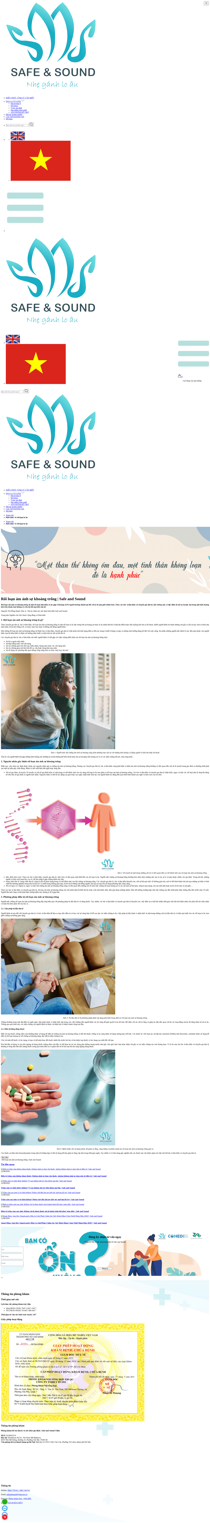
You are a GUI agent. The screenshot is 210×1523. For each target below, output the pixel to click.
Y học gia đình (16, 108)
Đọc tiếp (5, 1157)
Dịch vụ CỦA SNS (13, 101)
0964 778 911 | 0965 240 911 (19, 1490)
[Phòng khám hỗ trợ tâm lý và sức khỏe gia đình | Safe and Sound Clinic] (53, 94)
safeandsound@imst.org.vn (16, 1494)
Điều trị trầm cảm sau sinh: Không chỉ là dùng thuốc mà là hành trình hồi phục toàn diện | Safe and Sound (45, 1211)
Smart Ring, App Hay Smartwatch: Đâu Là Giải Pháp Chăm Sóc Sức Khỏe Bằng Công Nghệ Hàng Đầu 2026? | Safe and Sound (54, 1223)
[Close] (206, 3)
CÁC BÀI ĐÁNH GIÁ (15, 117)
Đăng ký (105, 1268)
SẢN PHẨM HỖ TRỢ (20, 112)
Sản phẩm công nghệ (19, 110)
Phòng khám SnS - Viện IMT (20, 1499)
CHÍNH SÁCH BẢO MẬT (12, 1503)
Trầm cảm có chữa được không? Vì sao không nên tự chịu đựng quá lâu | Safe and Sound (38, 1188)
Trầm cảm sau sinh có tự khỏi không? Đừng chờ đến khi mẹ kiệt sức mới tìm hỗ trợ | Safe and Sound (42, 1199)
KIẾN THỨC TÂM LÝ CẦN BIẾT (20, 98)
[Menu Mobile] (25, 209)
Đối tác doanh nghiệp (14, 114)
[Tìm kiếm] (31, 124)
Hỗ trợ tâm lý (16, 104)
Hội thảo (9, 119)
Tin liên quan (7, 1164)
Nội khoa (14, 106)
